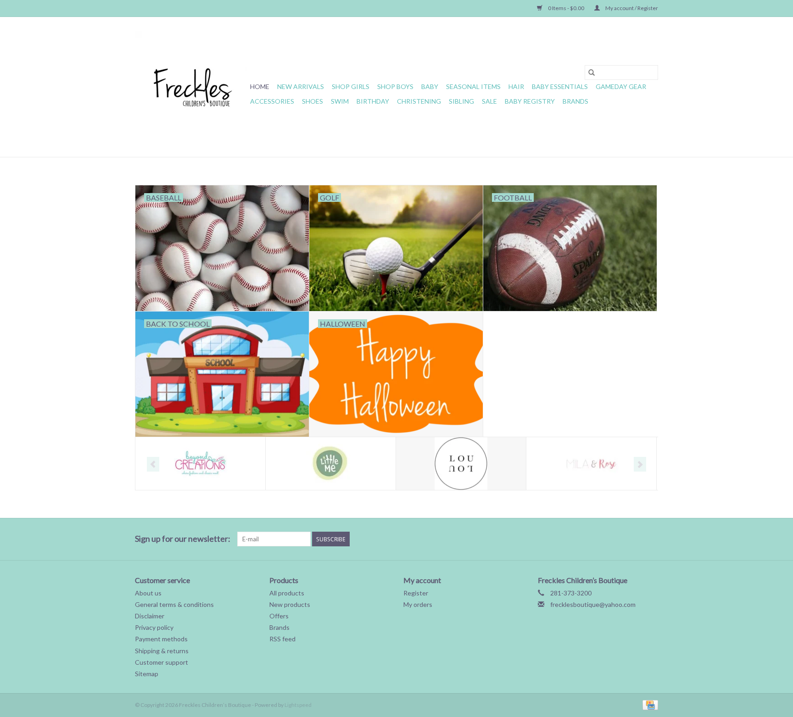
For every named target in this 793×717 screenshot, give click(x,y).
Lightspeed (298, 704)
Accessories (272, 101)
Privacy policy (154, 627)
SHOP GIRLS (350, 86)
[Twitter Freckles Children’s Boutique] (570, 539)
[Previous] (153, 464)
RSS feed (282, 639)
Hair (516, 86)
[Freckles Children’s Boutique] (191, 87)
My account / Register (631, 8)
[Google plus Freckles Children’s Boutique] (586, 539)
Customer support (161, 662)
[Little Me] (331, 463)
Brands (575, 101)
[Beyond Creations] (200, 463)
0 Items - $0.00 (566, 8)
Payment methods (161, 639)
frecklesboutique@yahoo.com (593, 604)
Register (415, 593)
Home (259, 86)
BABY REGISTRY (530, 101)
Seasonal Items (473, 86)
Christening (419, 101)
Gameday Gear (621, 86)
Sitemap (146, 674)
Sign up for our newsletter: (182, 539)
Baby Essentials (560, 86)
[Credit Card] (648, 704)
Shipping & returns (162, 651)
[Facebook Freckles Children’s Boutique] (554, 539)
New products (289, 604)
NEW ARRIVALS (300, 86)
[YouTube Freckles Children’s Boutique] (618, 539)
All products (286, 593)
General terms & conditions (174, 604)
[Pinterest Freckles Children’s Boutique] (602, 539)
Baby (429, 86)
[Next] (640, 464)
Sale (489, 101)
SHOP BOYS (395, 86)
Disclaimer (149, 616)
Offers (279, 616)
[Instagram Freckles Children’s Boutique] (650, 539)
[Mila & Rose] (591, 463)
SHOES (312, 101)
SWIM (340, 101)
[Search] (591, 72)
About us (148, 593)
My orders (417, 604)
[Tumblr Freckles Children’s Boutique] (634, 539)
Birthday (373, 101)
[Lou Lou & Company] (461, 463)
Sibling (461, 101)
